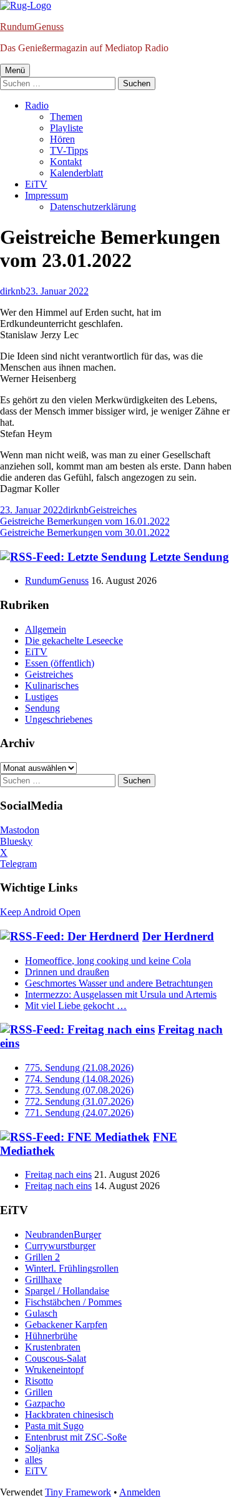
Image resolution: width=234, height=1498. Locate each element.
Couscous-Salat (55, 1358)
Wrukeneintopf (54, 1369)
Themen (66, 116)
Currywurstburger (60, 1245)
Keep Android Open (40, 912)
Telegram (18, 863)
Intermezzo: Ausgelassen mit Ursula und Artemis (121, 994)
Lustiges (41, 696)
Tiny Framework (78, 1492)
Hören (62, 139)
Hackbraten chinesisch (69, 1414)
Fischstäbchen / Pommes (73, 1302)
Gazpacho (45, 1403)
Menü (15, 70)
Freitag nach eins (58, 1174)
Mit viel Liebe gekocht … (76, 1005)
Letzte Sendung (189, 556)
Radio (37, 105)
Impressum (46, 195)
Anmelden (139, 1492)
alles (33, 1459)
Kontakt (66, 161)
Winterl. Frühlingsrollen (72, 1268)
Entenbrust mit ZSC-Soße (76, 1437)
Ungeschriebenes (58, 719)
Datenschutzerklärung (93, 206)
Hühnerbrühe (51, 1335)
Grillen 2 (42, 1257)
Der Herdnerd (178, 936)
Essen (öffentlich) (59, 663)
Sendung (42, 708)
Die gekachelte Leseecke (74, 640)
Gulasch (41, 1313)
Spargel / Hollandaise (67, 1290)
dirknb (13, 291)
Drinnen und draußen (67, 972)
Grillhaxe (43, 1279)
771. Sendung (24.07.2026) (79, 1112)
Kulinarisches (52, 685)
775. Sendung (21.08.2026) (79, 1067)
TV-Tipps (69, 150)
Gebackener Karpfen (66, 1324)
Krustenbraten (52, 1347)
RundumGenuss (32, 26)
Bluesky (16, 841)
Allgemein (45, 629)
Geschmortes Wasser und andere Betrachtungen (119, 983)
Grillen (38, 1392)
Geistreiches (113, 510)
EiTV (36, 184)
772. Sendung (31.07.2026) (79, 1101)
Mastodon (19, 830)
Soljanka (42, 1448)
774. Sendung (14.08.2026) (79, 1078)
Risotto (39, 1380)
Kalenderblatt (76, 173)
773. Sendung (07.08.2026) (79, 1090)
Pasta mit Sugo (54, 1425)
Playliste (66, 128)
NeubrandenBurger (63, 1234)
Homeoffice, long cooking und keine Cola (108, 960)
